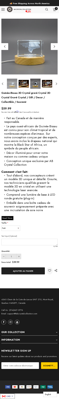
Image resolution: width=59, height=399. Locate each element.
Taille (4, 222)
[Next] (54, 46)
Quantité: (5, 251)
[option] (29, 3)
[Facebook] (3, 322)
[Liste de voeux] (50, 270)
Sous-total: (6, 262)
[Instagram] (10, 322)
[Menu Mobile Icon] (3, 9)
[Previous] (4, 46)
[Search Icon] (46, 9)
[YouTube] (17, 322)
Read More (7, 218)
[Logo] (19, 9)
